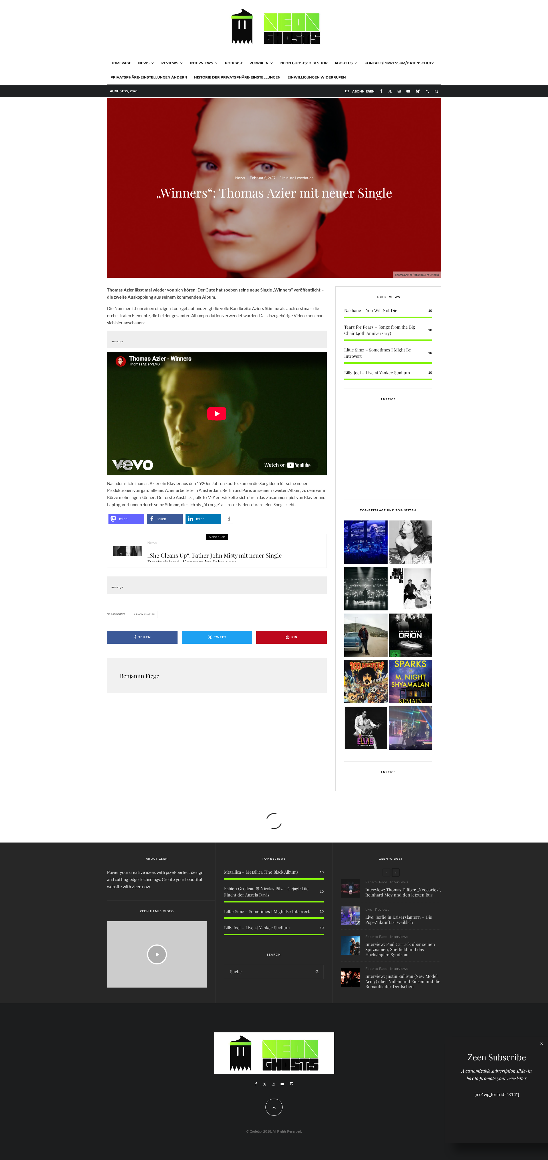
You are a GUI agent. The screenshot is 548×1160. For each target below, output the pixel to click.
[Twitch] (291, 1084)
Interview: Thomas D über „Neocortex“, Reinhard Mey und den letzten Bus (403, 892)
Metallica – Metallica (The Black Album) (261, 872)
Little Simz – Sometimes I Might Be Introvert (266, 911)
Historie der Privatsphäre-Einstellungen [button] (237, 77)
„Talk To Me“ (204, 497)
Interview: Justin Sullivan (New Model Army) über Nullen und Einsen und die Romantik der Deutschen (402, 981)
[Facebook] (381, 91)
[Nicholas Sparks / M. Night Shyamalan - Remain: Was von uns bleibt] (410, 682)
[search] (317, 972)
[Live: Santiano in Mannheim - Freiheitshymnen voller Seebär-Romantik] (366, 543)
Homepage (120, 63)
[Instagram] (399, 91)
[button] (126, 519)
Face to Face (376, 882)
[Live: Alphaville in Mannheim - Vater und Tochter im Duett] (410, 729)
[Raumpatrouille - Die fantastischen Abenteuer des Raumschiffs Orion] (410, 636)
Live (368, 909)
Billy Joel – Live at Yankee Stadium (377, 372)
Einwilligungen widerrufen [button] (316, 77)
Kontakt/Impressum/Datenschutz (399, 63)
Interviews (201, 63)
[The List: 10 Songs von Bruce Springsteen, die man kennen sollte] (366, 636)
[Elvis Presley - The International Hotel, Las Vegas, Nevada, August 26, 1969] (366, 729)
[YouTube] (408, 91)
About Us (344, 63)
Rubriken (259, 63)
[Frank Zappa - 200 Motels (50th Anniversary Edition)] (366, 682)
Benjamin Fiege (139, 675)
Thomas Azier (145, 614)
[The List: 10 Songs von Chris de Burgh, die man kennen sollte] (366, 589)
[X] (390, 91)
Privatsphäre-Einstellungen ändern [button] (148, 77)
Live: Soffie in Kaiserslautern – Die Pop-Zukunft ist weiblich (398, 919)
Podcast (234, 63)
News (144, 63)
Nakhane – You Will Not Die (370, 310)
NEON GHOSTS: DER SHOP (304, 63)
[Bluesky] (417, 91)
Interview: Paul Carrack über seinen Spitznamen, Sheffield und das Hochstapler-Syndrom (400, 949)
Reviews (169, 63)
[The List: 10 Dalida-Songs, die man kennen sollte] (410, 543)
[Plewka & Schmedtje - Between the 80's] (410, 589)
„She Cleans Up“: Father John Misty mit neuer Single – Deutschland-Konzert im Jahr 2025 (216, 557)
